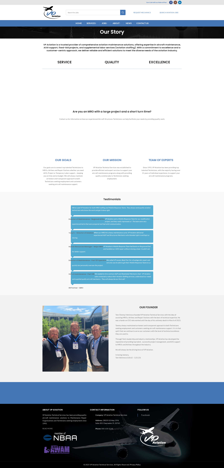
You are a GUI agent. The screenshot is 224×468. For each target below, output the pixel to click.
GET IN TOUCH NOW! (166, 393)
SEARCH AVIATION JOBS (169, 13)
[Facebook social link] (171, 2)
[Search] (123, 12)
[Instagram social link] (175, 2)
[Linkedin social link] (180, 2)
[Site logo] (51, 12)
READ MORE (47, 428)
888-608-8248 (107, 429)
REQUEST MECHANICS (142, 13)
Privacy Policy (135, 465)
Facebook (145, 415)
